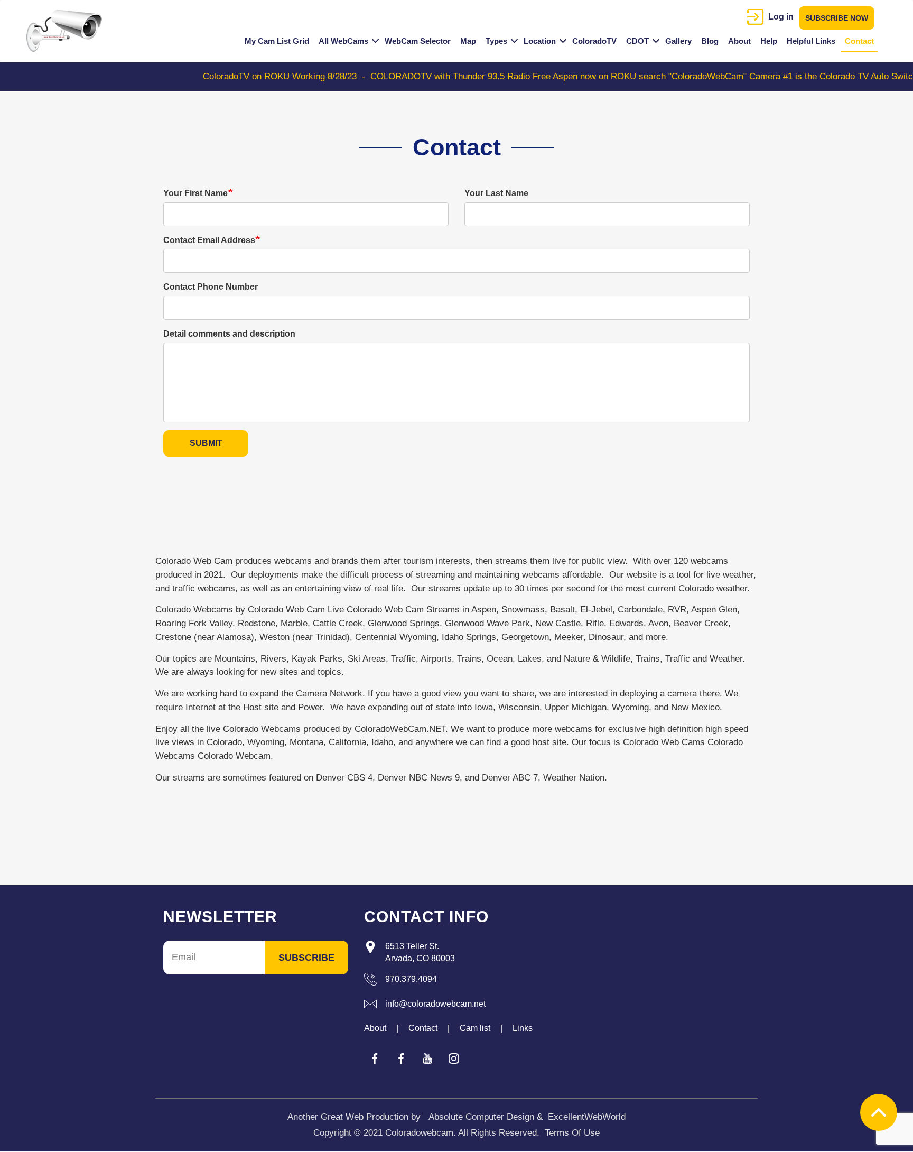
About (739, 40)
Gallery (678, 40)
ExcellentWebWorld (587, 1117)
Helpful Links (811, 40)
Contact (859, 40)
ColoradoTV (594, 40)
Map (468, 40)
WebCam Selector (418, 40)
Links (523, 1028)
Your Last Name (496, 193)
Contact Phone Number (210, 286)
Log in (781, 16)
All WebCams (343, 40)
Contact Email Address (209, 240)
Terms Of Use (572, 1133)
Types (496, 40)
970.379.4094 (411, 978)
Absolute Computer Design (481, 1117)
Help (768, 40)
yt (427, 1058)
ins (453, 1058)
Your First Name (195, 193)
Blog (710, 40)
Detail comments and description (229, 333)
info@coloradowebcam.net (435, 1003)
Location (540, 40)
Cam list (475, 1028)
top (878, 1112)
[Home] (68, 31)
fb (374, 1058)
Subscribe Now (836, 18)
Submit (206, 443)
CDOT (637, 40)
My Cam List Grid (277, 40)
